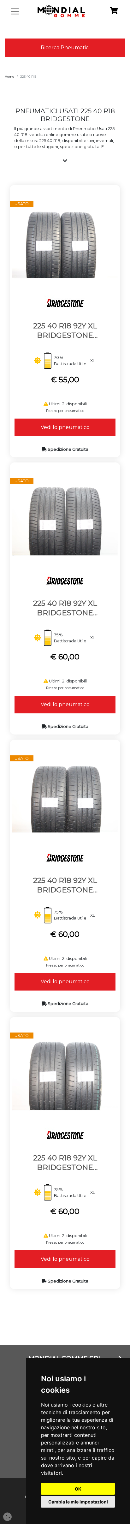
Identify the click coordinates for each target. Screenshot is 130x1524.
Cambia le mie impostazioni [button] (78, 1501)
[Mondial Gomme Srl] (61, 11)
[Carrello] (114, 12)
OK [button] (78, 1488)
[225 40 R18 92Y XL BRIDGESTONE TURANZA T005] (65, 243)
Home (9, 76)
